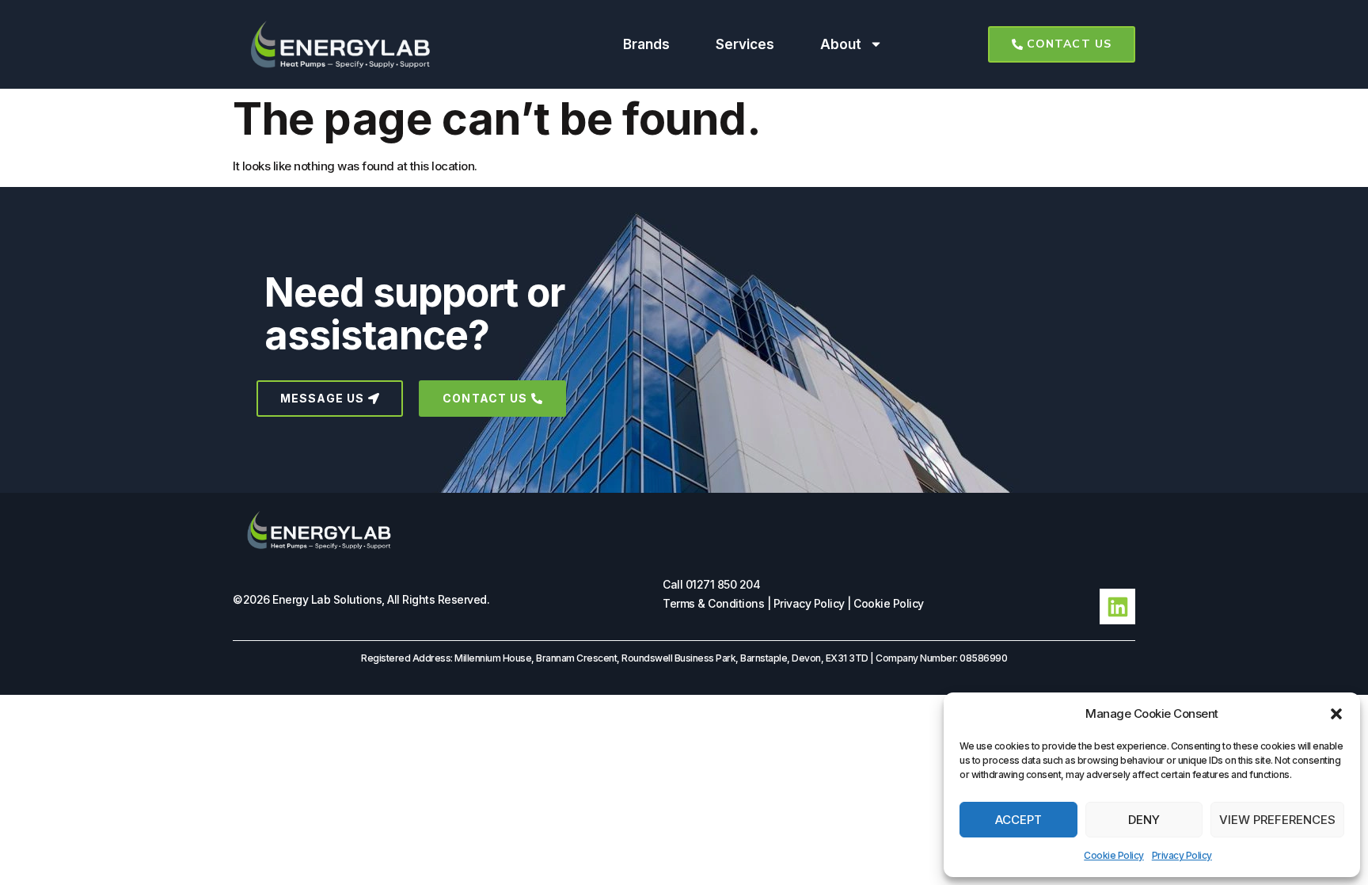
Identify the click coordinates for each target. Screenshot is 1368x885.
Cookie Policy (1114, 855)
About (840, 44)
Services (745, 44)
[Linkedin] (1117, 606)
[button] (1336, 714)
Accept (1018, 819)
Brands (646, 44)
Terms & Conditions (713, 603)
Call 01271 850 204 (711, 584)
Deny (1144, 819)
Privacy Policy (1182, 855)
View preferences (1277, 819)
